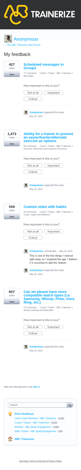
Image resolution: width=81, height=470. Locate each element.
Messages (29, 76)
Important (55, 93)
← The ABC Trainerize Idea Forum (22, 45)
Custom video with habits (45, 207)
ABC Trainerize (24, 438)
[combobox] (38, 405)
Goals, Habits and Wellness (37, 214)
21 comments (30, 307)
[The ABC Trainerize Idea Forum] (39, 14)
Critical (35, 99)
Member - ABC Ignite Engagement (33, 427)
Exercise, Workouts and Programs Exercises (45, 149)
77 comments (30, 73)
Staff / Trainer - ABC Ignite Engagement (36, 431)
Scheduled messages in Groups (44, 66)
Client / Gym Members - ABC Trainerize (36, 418)
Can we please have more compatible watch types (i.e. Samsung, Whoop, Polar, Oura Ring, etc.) (49, 297)
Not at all (35, 93)
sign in (36, 387)
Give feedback (24, 413)
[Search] (70, 404)
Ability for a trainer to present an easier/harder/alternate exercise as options (48, 137)
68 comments (30, 146)
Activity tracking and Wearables (39, 310)
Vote (12, 74)
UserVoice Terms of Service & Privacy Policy (40, 461)
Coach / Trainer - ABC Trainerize (55, 73)
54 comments (30, 212)
